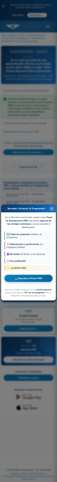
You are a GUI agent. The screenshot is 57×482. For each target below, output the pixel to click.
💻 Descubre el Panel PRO (28, 278)
